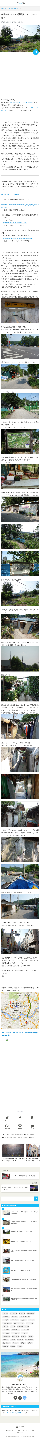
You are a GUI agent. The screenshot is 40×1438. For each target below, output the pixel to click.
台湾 (13, 1339)
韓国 (32, 1138)
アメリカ (6, 1316)
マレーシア (16, 1333)
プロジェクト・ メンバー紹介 (25, 1430)
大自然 (20, 1339)
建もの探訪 (18, 1138)
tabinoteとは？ (10, 1430)
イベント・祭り (25, 1316)
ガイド (23, 1320)
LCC (22, 1313)
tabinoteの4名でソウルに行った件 (21, 102)
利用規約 (20, 1432)
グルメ (31, 1320)
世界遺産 (15, 1336)
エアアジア (14, 1320)
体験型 (5, 1339)
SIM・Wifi (30, 1313)
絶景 (30, 1343)
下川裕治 (6, 1336)
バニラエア (16, 1330)
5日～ (5, 1313)
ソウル (10, 1138)
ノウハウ (6, 1330)
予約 (30, 1336)
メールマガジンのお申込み (14, 1413)
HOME (21, 1426)
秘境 (23, 1343)
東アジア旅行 (29, 1135)
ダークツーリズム (23, 1326)
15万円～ (13, 1313)
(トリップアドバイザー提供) (10, 194)
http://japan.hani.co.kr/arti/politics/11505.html (17, 238)
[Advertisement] (20, 76)
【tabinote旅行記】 (17, 1135)
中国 (23, 1336)
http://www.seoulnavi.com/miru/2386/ (15, 223)
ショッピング (7, 1323)
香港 (19, 1346)
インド (5, 1320)
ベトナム (6, 1333)
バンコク (25, 1330)
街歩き (26, 1138)
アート (14, 1316)
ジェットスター (19, 1323)
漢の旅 (15, 1343)
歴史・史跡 (6, 1343)
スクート (29, 1323)
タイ (13, 1326)
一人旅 (25, 1333)
